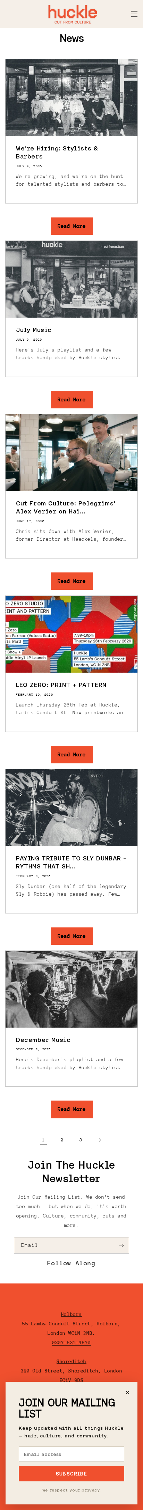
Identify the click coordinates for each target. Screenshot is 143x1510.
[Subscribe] (121, 1245)
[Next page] (99, 1140)
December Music (43, 1039)
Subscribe (71, 1473)
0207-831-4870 (71, 1342)
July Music (34, 329)
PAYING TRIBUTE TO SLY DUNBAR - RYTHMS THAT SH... (71, 862)
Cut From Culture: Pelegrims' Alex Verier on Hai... (66, 507)
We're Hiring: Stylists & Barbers (57, 152)
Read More (72, 226)
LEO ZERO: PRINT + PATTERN (61, 684)
